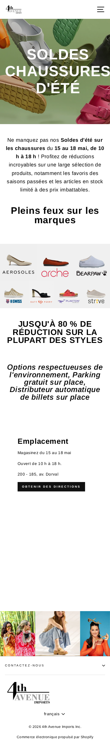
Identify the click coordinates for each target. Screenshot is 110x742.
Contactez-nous (25, 665)
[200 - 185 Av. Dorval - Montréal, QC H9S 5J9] (55, 515)
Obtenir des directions (51, 486)
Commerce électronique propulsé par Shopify (55, 737)
